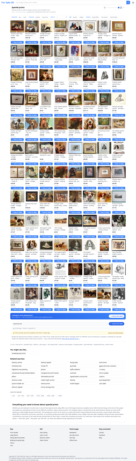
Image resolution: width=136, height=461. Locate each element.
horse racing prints (47, 387)
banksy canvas (17, 362)
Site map (72, 438)
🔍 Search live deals (116, 324)
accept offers (95, 17)
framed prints (17, 366)
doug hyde (74, 362)
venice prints (45, 384)
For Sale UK (7, 2)
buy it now (45, 17)
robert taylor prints (47, 380)
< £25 (13, 396)
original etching (99, 344)
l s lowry (102, 369)
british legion (74, 384)
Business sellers (45, 438)
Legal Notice (14, 435)
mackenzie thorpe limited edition (23, 373)
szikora (101, 376)
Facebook (102, 435)
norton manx (109, 344)
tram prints (19, 344)
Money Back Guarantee (17, 438)
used (24, 17)
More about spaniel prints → (71, 339)
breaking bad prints (19, 353)
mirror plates (104, 373)
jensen (43, 369)
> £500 (60, 396)
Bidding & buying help (17, 440)
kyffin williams (75, 369)
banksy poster (78, 344)
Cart (11, 445)
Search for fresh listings (115, 333)
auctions (38, 17)
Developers (72, 432)
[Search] (128, 2)
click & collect (113, 17)
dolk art (35, 344)
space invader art (18, 384)
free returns (104, 17)
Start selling (43, 432)
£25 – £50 (21, 396)
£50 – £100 (30, 396)
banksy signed (46, 362)
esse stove (103, 362)
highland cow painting (19, 369)
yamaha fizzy (28, 344)
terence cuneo (17, 380)
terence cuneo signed (65, 344)
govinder (73, 366)
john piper (43, 344)
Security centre (74, 435)
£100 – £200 (40, 396)
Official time (73, 440)
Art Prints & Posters (21, 12)
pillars (14, 376)
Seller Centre (44, 440)
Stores (12, 443)
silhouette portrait (47, 376)
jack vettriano (88, 344)
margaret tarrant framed (50, 373)
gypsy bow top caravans (107, 366)
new (20, 17)
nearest (75, 17)
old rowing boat (52, 344)
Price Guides (14, 432)
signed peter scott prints (78, 376)
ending (81, 17)
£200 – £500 (50, 396)
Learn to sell (43, 435)
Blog (100, 438)
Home (13, 12)
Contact (101, 432)
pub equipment (104, 380)
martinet (73, 373)
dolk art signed (17, 387)
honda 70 (44, 366)
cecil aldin (102, 384)
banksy (72, 380)
